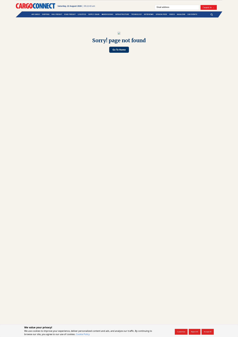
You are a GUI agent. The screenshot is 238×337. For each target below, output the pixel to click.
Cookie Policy (83, 334)
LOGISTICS (82, 14)
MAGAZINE (181, 14)
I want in (208, 7)
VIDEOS (172, 14)
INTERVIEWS (149, 14)
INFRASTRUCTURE (122, 14)
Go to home (119, 49)
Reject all (194, 332)
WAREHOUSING (107, 14)
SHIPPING (45, 14)
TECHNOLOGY (136, 14)
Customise (181, 332)
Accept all (207, 332)
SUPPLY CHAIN (93, 14)
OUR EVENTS (192, 14)
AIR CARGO (36, 14)
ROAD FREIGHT (70, 14)
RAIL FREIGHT (57, 14)
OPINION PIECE (161, 14)
